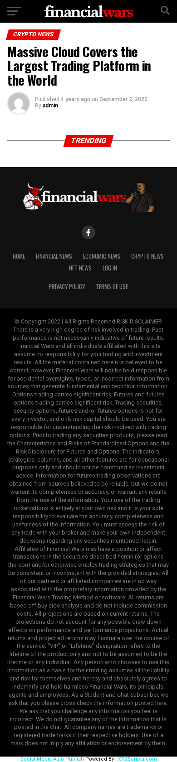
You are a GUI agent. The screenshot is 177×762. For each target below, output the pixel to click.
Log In (110, 268)
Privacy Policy (67, 286)
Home (19, 256)
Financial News (54, 256)
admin (50, 105)
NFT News (80, 268)
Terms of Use (112, 286)
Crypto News (147, 256)
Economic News (101, 256)
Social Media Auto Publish (52, 759)
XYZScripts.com (137, 759)
